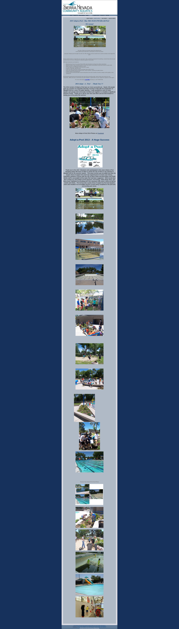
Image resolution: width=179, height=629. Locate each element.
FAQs (87, 15)
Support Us (76, 15)
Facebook (101, 133)
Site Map (107, 15)
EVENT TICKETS (90, 18)
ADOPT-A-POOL (97, 18)
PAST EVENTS (104, 18)
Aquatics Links (96, 15)
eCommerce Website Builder (94, 628)
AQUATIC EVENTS (112, 18)
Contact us (75, 626)
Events (91, 15)
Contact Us (102, 15)
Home (71, 15)
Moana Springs (82, 15)
